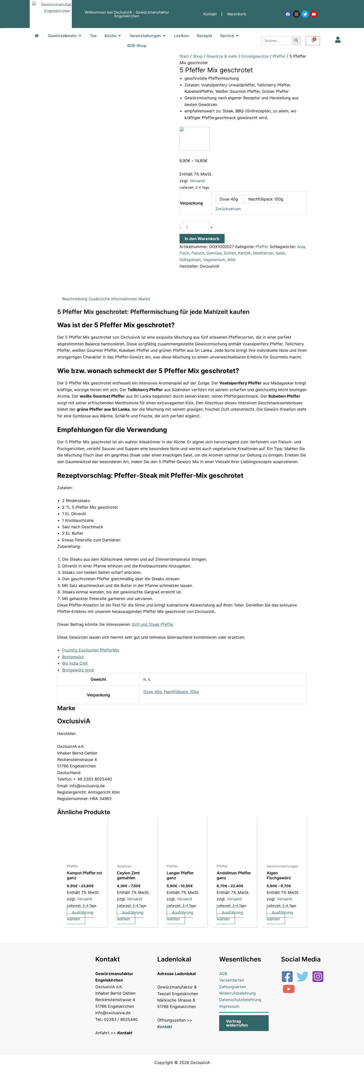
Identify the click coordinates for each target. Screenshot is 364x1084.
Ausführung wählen (80, 915)
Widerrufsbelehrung (237, 993)
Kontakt (210, 14)
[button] (244, 1023)
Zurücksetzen (228, 208)
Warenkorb (236, 14)
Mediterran (263, 253)
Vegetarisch (214, 259)
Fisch (184, 253)
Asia (301, 246)
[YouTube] (289, 989)
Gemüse (214, 253)
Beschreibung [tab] (74, 298)
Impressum (229, 1006)
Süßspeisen (190, 259)
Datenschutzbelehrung (240, 999)
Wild (231, 259)
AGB (223, 973)
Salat (280, 253)
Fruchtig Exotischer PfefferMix (90, 650)
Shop (198, 56)
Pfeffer (279, 56)
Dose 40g (152, 691)
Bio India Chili (75, 663)
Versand (197, 180)
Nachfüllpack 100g (181, 691)
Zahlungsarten (232, 986)
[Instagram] (318, 976)
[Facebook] (287, 976)
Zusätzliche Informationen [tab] (113, 298)
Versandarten (231, 980)
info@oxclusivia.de (112, 1012)
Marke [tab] (144, 298)
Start (184, 56)
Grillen (230, 253)
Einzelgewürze (255, 56)
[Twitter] (302, 976)
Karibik (244, 253)
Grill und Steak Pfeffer (153, 624)
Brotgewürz (73, 656)
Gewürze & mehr (222, 56)
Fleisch (197, 253)
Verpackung (191, 203)
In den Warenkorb (202, 238)
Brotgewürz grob (78, 669)
